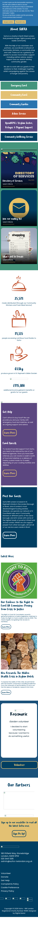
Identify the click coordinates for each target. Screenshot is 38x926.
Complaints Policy (10, 884)
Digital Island (20, 913)
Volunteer (19, 765)
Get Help (5, 880)
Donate (4, 876)
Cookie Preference (10, 887)
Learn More (8, 184)
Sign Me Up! (19, 834)
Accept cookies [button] (8, 22)
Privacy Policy (7, 891)
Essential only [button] (20, 22)
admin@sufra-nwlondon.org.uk (16, 861)
